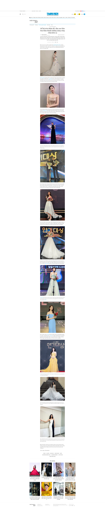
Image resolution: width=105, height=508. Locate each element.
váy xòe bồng (47, 263)
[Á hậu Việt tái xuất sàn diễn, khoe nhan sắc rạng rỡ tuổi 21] (46, 489)
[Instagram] (72, 505)
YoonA (48, 334)
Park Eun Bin (42, 77)
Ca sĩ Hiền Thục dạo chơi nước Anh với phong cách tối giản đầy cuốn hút (58, 479)
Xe (65, 17)
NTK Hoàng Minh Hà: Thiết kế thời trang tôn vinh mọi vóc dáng (58, 498)
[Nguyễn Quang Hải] (40, 35)
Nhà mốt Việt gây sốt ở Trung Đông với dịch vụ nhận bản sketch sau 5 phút (70, 479)
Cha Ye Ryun (60, 454)
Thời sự (32, 17)
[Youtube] (80, 11)
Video (66, 17)
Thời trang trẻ (73, 17)
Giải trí (55, 17)
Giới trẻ (45, 17)
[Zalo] (84, 11)
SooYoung (41, 297)
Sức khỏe (42, 17)
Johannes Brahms (54, 454)
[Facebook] (82, 11)
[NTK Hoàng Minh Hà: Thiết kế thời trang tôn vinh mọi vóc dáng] (58, 489)
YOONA (44, 453)
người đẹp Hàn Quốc (56, 44)
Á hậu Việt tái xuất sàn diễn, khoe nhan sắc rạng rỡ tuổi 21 (47, 498)
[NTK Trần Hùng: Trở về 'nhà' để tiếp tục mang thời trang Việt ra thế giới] (70, 489)
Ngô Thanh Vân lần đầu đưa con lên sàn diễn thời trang (35, 479)
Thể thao (57, 17)
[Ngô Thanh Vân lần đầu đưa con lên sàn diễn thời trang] (35, 470)
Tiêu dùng (69, 17)
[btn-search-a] (22, 14)
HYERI (61, 453)
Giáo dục (47, 17)
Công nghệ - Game (61, 17)
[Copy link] (52, 42)
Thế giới (34, 17)
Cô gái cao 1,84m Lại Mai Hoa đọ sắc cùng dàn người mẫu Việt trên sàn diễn (35, 498)
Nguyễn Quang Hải (44, 34)
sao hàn (47, 453)
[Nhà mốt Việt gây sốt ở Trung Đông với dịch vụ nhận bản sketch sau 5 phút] (70, 470)
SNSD (45, 299)
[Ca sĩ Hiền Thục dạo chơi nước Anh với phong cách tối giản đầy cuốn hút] (58, 470)
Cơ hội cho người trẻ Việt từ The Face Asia (47, 478)
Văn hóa (52, 17)
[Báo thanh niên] (52, 14)
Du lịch (50, 17)
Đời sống (39, 17)
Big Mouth (52, 453)
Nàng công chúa (52, 456)
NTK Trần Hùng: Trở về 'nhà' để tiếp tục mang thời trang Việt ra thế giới (70, 498)
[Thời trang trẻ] (34, 21)
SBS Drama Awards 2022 (46, 454)
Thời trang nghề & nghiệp (52, 26)
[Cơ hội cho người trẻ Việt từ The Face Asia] (46, 470)
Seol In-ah (45, 110)
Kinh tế (37, 17)
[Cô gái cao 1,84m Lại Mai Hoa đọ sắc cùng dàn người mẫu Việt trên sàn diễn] (35, 489)
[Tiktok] (83, 11)
